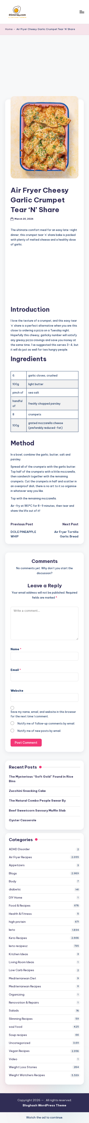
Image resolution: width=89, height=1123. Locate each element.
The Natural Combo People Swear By (37, 800)
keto (12, 930)
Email (16, 670)
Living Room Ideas (21, 962)
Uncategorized (19, 1043)
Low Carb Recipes (21, 970)
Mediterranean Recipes (25, 986)
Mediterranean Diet (22, 978)
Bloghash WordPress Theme (44, 1105)
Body (12, 881)
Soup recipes (18, 1035)
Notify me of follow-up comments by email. (46, 723)
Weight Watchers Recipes (27, 1075)
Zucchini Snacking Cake (27, 791)
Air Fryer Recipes (20, 857)
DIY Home (15, 897)
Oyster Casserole (22, 820)
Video (13, 1059)
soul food (15, 1027)
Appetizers (17, 865)
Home (9, 29)
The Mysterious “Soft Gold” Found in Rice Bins (41, 779)
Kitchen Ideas (18, 954)
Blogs (13, 873)
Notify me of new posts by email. (39, 730)
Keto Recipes (18, 938)
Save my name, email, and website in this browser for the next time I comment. (43, 714)
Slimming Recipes (21, 1019)
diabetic (15, 889)
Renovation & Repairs (24, 1002)
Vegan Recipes (19, 1051)
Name (16, 649)
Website (17, 691)
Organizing (16, 994)
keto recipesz (18, 946)
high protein (17, 922)
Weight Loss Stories (23, 1067)
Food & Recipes (19, 905)
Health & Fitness (20, 914)
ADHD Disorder (19, 849)
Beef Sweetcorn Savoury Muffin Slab (37, 810)
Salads (14, 1010)
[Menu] (81, 12)
